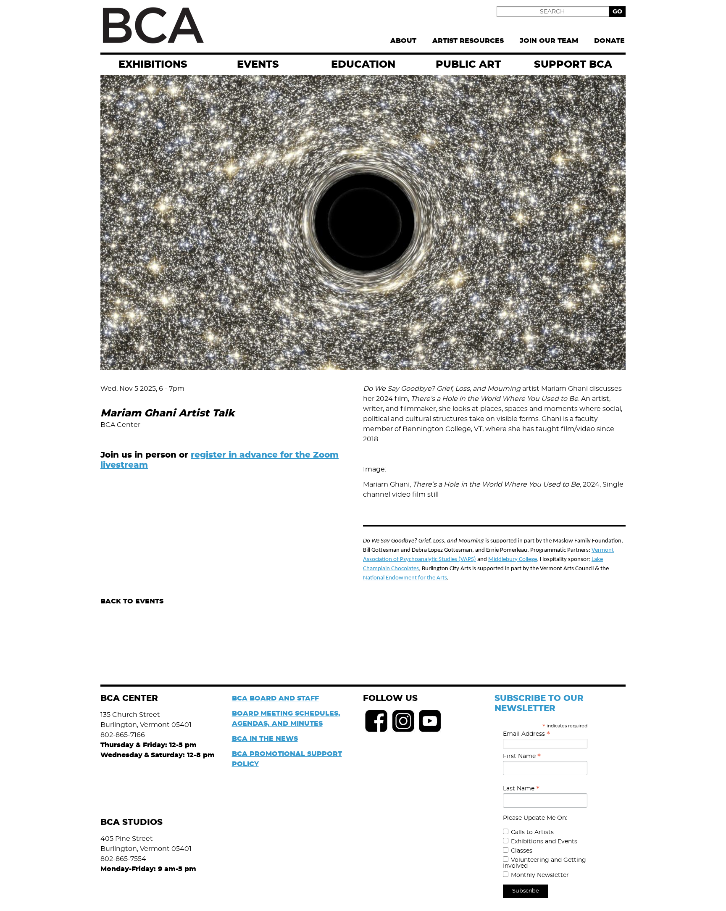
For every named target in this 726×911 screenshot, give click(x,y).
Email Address (526, 734)
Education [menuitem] (363, 65)
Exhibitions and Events (544, 842)
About (403, 40)
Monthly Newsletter (540, 875)
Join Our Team (549, 40)
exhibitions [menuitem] (152, 65)
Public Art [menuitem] (468, 65)
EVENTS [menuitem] (258, 65)
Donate (609, 40)
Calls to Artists (532, 832)
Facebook (376, 721)
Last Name (521, 788)
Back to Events (131, 601)
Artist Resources (468, 40)
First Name (522, 756)
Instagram (403, 721)
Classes (521, 851)
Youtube (430, 721)
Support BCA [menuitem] (573, 65)
